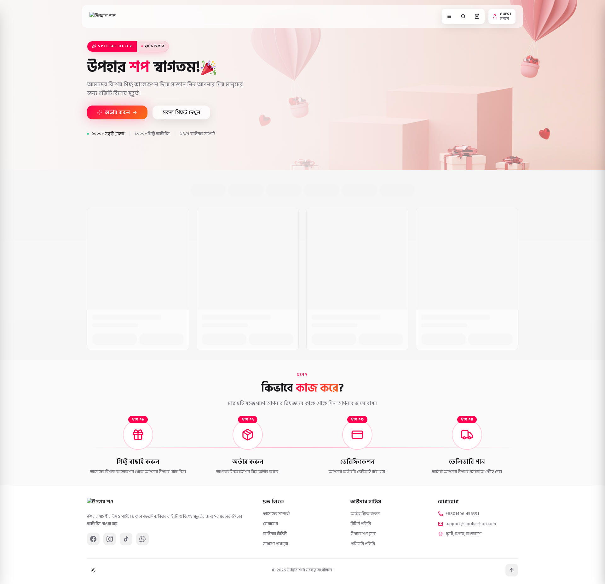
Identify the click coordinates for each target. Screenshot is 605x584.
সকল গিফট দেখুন (181, 112)
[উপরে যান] (511, 570)
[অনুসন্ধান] (463, 16)
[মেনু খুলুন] (449, 16)
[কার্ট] (477, 16)
